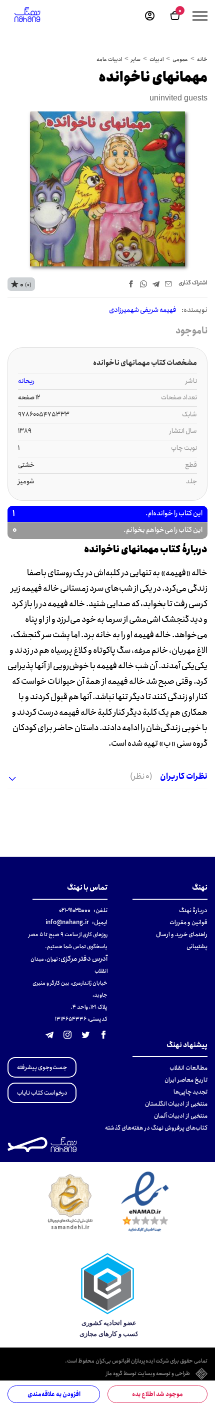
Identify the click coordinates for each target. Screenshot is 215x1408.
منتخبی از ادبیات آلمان (181, 1116)
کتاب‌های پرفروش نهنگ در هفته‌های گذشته (156, 1128)
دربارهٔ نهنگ (193, 910)
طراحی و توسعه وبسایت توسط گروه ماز (148, 1374)
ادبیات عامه (109, 59)
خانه (202, 59)
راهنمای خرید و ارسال (182, 934)
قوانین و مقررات (189, 922)
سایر (135, 59)
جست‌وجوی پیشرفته (42, 1067)
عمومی (180, 59)
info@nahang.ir (67, 922)
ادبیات (157, 59)
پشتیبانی (197, 946)
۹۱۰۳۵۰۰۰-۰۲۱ (74, 910)
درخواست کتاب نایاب (42, 1093)
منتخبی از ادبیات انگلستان (176, 1104)
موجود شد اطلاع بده (157, 1394)
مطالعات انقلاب (189, 1068)
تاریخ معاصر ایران (186, 1080)
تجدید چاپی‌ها (191, 1092)
